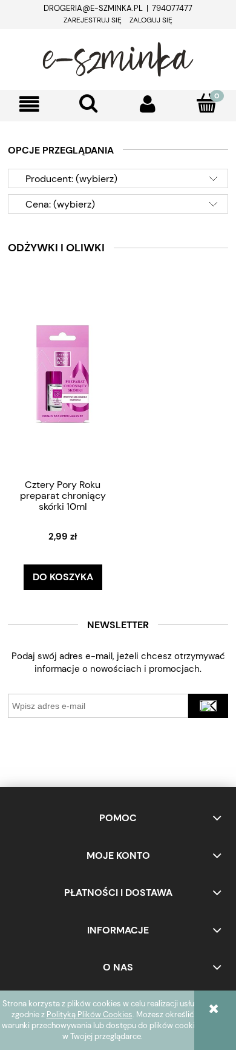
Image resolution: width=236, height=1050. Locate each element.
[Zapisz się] (208, 706)
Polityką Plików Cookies (90, 1014)
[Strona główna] (118, 57)
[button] (29, 104)
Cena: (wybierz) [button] (60, 204)
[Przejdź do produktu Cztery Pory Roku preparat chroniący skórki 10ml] (63, 373)
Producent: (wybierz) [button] (71, 178)
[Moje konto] (147, 104)
